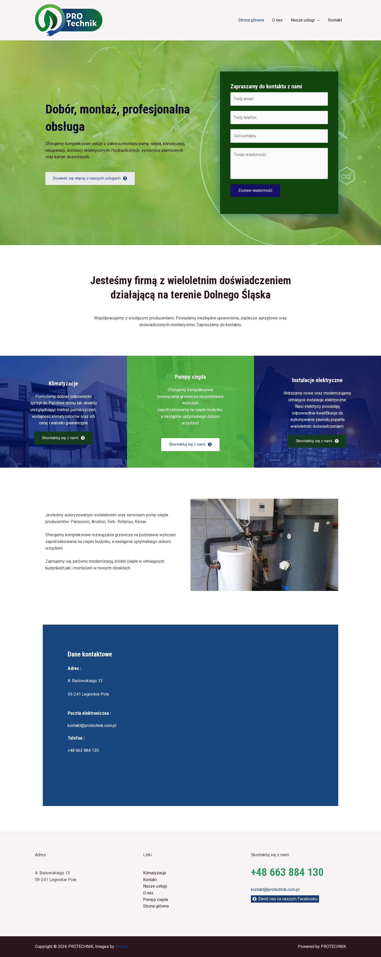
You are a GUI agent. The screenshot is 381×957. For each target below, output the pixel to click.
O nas (277, 20)
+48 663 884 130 (83, 750)
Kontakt (335, 20)
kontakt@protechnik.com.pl (92, 725)
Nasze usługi (303, 20)
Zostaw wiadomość (255, 190)
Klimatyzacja (154, 872)
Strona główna (251, 20)
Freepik (122, 946)
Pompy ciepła (155, 899)
